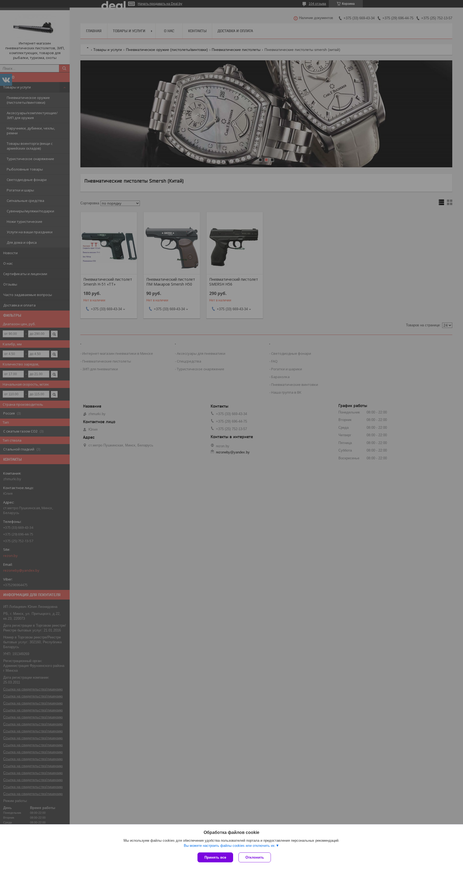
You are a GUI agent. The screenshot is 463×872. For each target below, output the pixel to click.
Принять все (215, 857)
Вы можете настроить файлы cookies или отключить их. (230, 846)
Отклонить (254, 857)
